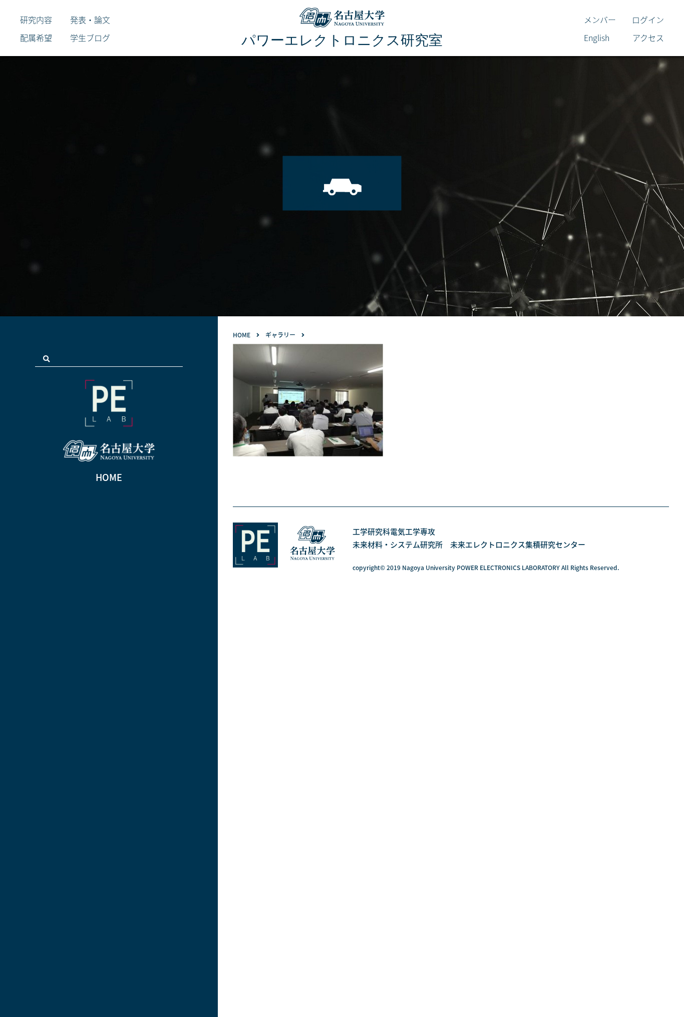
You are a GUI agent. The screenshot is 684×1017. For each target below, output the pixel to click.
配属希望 (36, 38)
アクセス (648, 38)
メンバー (600, 20)
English (596, 38)
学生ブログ (90, 38)
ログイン (648, 20)
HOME (109, 477)
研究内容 (36, 20)
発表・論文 (90, 20)
